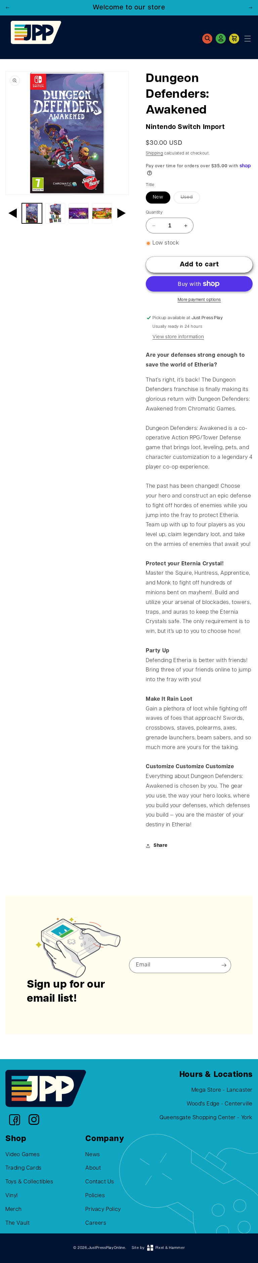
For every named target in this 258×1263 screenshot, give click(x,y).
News (92, 1155)
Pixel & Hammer (170, 1248)
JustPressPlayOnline (106, 1248)
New (158, 197)
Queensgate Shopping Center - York (206, 1118)
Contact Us (99, 1182)
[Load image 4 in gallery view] (102, 213)
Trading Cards (23, 1168)
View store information (178, 337)
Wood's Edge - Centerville (220, 1104)
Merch (13, 1209)
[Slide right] (121, 213)
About (93, 1168)
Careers (95, 1223)
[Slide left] (12, 213)
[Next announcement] (250, 7)
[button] (207, 39)
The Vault (17, 1223)
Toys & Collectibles (29, 1182)
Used (187, 197)
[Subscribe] (223, 965)
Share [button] (161, 845)
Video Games (22, 1155)
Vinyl (11, 1196)
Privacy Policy (103, 1209)
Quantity (154, 212)
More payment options (199, 300)
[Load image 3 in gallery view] (79, 213)
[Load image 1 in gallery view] (32, 213)
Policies (95, 1196)
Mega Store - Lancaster (222, 1090)
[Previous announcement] (7, 7)
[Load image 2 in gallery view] (55, 213)
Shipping (154, 153)
